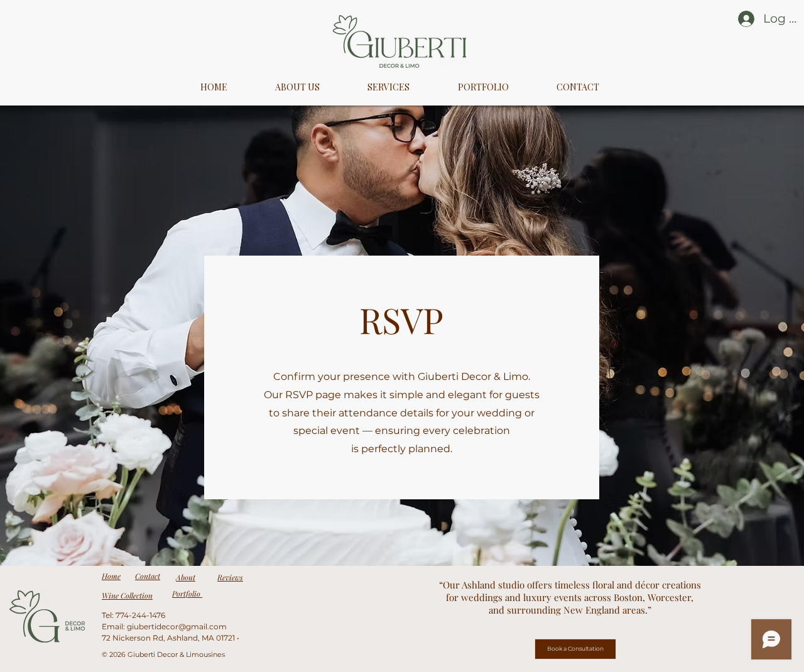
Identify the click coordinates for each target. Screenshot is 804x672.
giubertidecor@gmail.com (177, 626)
